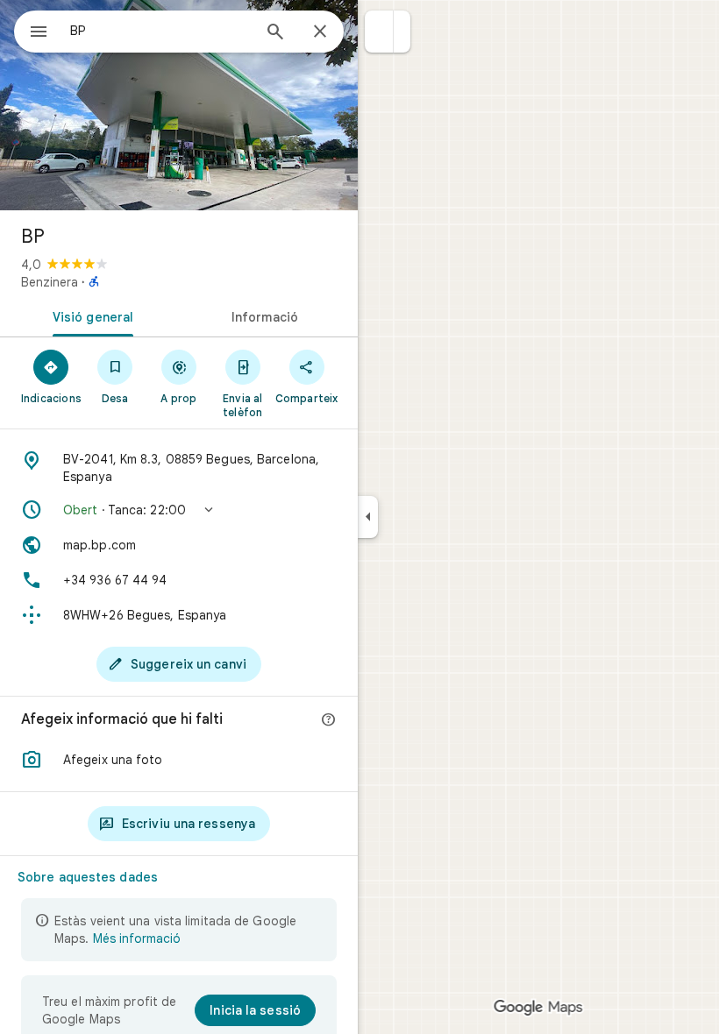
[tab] (89, 315)
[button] (379, 32)
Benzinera (49, 282)
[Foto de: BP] (179, 105)
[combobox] (160, 30)
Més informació (137, 938)
